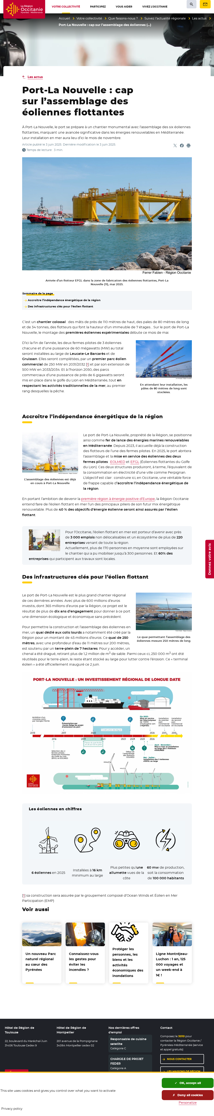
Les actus (199, 18)
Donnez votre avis (209, 559)
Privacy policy (11, 1109)
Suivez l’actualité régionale (165, 18)
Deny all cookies (190, 1095)
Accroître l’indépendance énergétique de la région (64, 300)
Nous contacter (179, 1059)
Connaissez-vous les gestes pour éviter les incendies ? (84, 962)
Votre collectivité (89, 18)
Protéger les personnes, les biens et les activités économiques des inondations (127, 962)
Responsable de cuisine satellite (128, 1041)
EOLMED (117, 462)
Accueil (64, 18)
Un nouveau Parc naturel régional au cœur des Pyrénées (40, 962)
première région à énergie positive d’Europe (118, 499)
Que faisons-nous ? (123, 18)
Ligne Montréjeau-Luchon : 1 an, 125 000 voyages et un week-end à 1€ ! (172, 964)
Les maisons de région (183, 1071)
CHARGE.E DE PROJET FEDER (126, 1061)
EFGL (134, 462)
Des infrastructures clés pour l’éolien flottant (60, 306)
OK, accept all (190, 1083)
